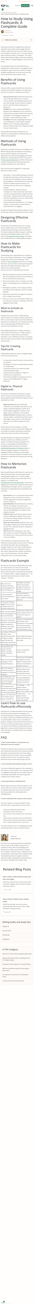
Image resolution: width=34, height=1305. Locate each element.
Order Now (25, 5)
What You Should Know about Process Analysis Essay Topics (15, 969)
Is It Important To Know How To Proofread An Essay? (15, 975)
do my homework (13, 261)
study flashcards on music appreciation (12, 482)
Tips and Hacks (6, 930)
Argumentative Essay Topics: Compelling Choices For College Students (16, 959)
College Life (5, 926)
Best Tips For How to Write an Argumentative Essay (17, 954)
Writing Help (6, 935)
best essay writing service (10, 160)
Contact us (5, 1)
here (29, 1)
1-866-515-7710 (1, 1)
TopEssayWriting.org (6, 12)
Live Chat (3, 1)
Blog (14, 12)
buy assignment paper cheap (15, 236)
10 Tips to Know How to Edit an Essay (13, 981)
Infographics (5, 939)
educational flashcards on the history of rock (14, 448)
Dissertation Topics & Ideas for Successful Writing (16, 964)
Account (17, 5)
